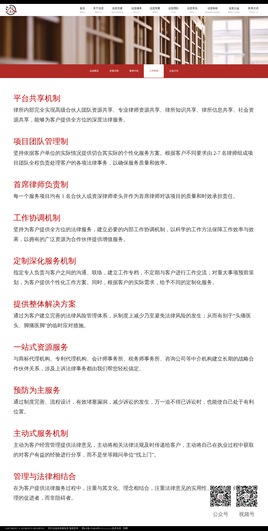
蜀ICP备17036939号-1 (91, 528)
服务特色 (134, 71)
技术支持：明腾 (120, 528)
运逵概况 (94, 71)
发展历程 (114, 71)
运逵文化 (173, 71)
